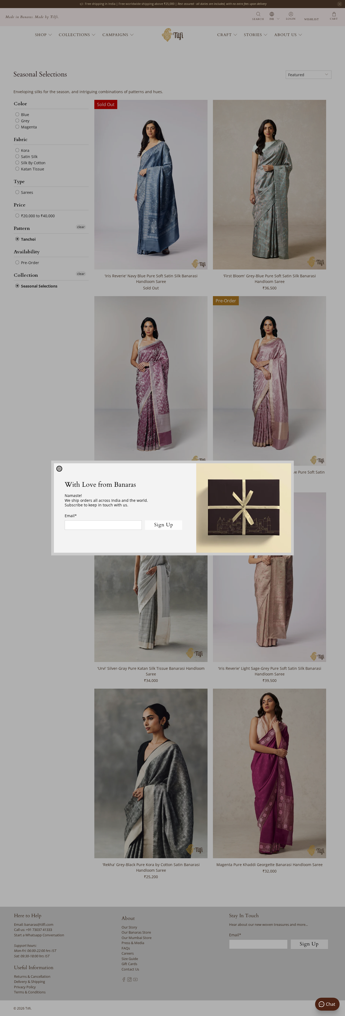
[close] (59, 468)
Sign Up (163, 525)
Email (71, 515)
